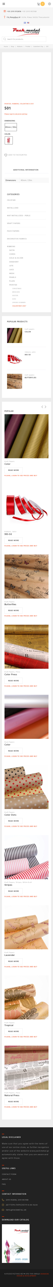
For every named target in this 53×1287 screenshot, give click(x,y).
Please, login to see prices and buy (16, 114)
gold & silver (16, 257)
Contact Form (9, 1174)
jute (11, 265)
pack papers (13, 231)
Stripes (8, 885)
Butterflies (10, 604)
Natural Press (12, 1095)
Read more (13, 470)
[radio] (11, 127)
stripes (18, 882)
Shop (12, 46)
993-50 (8, 534)
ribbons (20, 46)
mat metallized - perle (18, 215)
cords (12, 254)
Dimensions (10, 120)
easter (15, 295)
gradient (14, 261)
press (18, 672)
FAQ (4, 1184)
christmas (16, 288)
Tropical (9, 1025)
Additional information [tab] (26, 169)
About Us (6, 1179)
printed (27, 46)
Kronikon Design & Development (33, 1275)
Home (6, 46)
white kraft (27, 882)
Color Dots (10, 815)
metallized (12, 207)
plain (12, 281)
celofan (11, 200)
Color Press (11, 674)
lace (11, 269)
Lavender (10, 955)
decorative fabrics (17, 238)
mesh (11, 273)
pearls (12, 277)
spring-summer (18, 302)
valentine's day (38, 46)
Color (7, 134)
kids (14, 299)
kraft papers (13, 223)
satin (12, 250)
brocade (16, 292)
